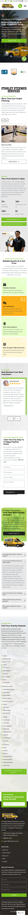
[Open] (25, 6)
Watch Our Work (6, 145)
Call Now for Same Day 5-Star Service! (13, 798)
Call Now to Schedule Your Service (13, 771)
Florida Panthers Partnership (13, 224)
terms (12, 908)
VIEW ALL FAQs (13, 533)
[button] (14, 555)
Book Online (12, 40)
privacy (6, 908)
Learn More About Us (13, 219)
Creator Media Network (18, 904)
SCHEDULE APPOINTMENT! (12, 804)
